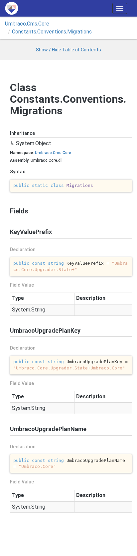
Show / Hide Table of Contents (68, 49)
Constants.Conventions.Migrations (52, 31)
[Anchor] (7, 211)
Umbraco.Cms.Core (27, 24)
